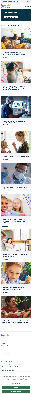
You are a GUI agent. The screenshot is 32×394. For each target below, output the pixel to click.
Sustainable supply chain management (10, 364)
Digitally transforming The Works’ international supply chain (13, 288)
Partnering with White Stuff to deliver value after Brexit (14, 255)
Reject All (16, 387)
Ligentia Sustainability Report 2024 (9, 366)
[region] (16, 383)
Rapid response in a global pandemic (14, 188)
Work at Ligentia (5, 352)
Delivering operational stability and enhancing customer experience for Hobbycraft (14, 221)
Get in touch (4, 343)
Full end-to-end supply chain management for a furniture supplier (14, 53)
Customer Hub (6, 1)
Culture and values (5, 355)
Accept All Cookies (16, 391)
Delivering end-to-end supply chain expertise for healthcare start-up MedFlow (14, 123)
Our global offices (5, 346)
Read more (5, 57)
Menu (29, 6)
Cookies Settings (16, 383)
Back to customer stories (10, 17)
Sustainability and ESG (6, 362)
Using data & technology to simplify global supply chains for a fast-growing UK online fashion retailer (15, 88)
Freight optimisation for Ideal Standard (15, 156)
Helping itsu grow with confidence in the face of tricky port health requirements (15, 322)
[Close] (30, 374)
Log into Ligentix (14, 1)
